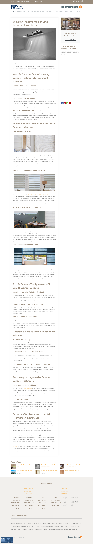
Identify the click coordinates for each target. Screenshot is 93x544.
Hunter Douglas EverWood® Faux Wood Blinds (38, 194)
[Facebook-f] (71, 1)
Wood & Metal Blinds (28, 488)
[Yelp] (82, 1)
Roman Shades (28, 493)
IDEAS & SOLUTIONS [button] (63, 11)
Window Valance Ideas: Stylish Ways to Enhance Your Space (73, 465)
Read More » (19, 467)
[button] (14, 537)
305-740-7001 (42, 506)
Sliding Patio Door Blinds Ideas (72, 470)
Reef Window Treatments (19, 434)
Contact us (15, 446)
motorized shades (27, 388)
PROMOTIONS (49, 11)
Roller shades (16, 232)
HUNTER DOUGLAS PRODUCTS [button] (22, 11)
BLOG (71, 11)
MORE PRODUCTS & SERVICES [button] (37, 11)
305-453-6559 (55, 506)
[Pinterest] (76, 1)
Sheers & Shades (28, 490)
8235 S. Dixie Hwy (42, 500)
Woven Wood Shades (28, 491)
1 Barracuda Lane (16, 500)
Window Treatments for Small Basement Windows (48, 465)
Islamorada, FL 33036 (29, 502)
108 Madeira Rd (29, 500)
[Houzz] (79, 1)
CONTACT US (77, 11)
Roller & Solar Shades (64, 490)
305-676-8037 (29, 506)
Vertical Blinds (64, 488)
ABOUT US (55, 11)
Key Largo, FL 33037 (16, 502)
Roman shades (16, 269)
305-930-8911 (16, 506)
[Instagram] (74, 1)
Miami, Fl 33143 (42, 502)
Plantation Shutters (64, 491)
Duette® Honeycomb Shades (31, 156)
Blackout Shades (64, 493)
